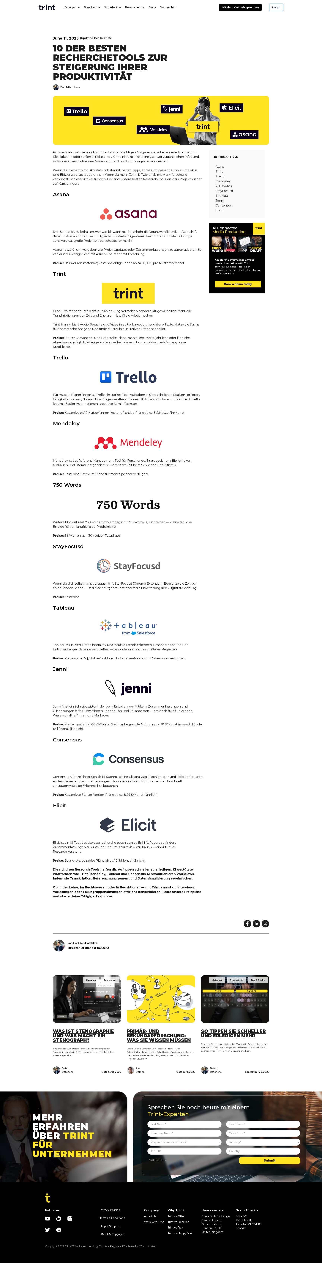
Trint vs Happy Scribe (181, 1233)
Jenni (220, 200)
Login (276, 7)
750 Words (224, 186)
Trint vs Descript (178, 1222)
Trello (220, 176)
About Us (150, 1216)
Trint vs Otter (176, 1216)
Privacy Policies (110, 1210)
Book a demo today (238, 284)
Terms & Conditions (112, 1218)
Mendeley (223, 181)
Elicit (219, 210)
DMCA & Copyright (112, 1234)
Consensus (224, 205)
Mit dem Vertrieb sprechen (240, 7)
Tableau (222, 196)
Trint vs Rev (175, 1227)
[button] (71, 7)
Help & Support (110, 1226)
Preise (152, 7)
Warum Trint (168, 7)
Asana (220, 166)
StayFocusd (224, 191)
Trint (219, 171)
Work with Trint (154, 1222)
